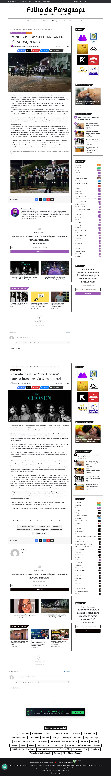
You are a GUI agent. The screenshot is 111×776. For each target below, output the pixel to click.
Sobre (22, 1)
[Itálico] (19, 343)
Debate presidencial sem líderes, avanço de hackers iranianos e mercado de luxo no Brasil (39, 304)
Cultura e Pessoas (20, 32)
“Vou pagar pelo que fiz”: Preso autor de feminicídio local (19, 303)
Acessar (68, 332)
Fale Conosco (28, 1)
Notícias (34, 21)
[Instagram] (36, 219)
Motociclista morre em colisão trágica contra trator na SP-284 (92, 148)
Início (28, 21)
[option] (88, 96)
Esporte (78, 191)
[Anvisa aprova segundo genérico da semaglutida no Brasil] (79, 126)
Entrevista (79, 243)
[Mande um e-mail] (24, 46)
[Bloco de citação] (30, 343)
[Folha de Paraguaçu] (55, 11)
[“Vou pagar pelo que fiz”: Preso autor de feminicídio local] (19, 297)
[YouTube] (32, 219)
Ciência (78, 246)
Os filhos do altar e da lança (84, 207)
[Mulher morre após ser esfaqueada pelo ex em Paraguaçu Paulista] (60, 297)
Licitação (78, 256)
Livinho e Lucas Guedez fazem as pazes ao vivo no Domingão (93, 133)
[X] (40, 199)
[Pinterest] (48, 199)
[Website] (22, 219)
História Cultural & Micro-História (86, 199)
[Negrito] (17, 343)
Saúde (78, 188)
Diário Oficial (79, 193)
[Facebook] (36, 199)
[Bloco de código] (33, 343)
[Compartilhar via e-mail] (52, 199)
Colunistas (64, 21)
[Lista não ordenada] (28, 343)
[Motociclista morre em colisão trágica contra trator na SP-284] (79, 149)
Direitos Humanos (81, 233)
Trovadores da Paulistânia (83, 209)
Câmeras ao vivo (46, 1)
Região (78, 175)
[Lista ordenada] (26, 343)
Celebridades (79, 217)
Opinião (78, 180)
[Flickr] (30, 219)
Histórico (79, 227)
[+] (39, 342)
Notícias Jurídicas (81, 235)
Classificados (37, 1)
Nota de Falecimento (44, 21)
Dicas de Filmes (80, 204)
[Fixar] (23, 343)
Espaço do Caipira (81, 201)
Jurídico (78, 238)
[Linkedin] (44, 199)
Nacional (78, 167)
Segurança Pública (81, 230)
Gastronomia (79, 248)
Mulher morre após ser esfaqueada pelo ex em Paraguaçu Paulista (57, 304)
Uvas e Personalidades (82, 253)
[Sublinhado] (21, 343)
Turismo (78, 219)
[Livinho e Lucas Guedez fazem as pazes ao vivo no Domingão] (79, 134)
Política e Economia (81, 178)
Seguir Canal (77, 712)
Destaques (55, 21)
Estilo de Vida (80, 212)
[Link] (35, 343)
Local (22, 29)
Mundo (78, 173)
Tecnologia (79, 186)
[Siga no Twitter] (23, 46)
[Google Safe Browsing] (77, 762)
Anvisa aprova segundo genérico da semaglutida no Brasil (92, 125)
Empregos (79, 225)
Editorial (78, 222)
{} (37, 342)
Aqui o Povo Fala (80, 251)
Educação (78, 214)
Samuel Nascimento (18, 46)
